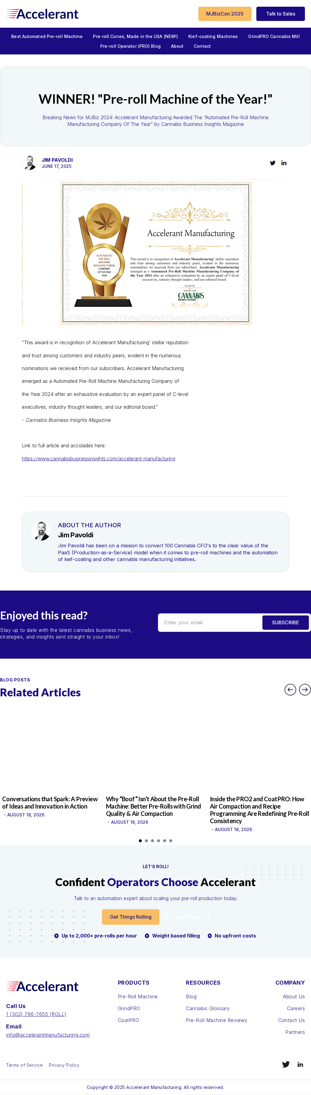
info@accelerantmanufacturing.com (48, 1035)
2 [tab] (146, 840)
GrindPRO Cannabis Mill (273, 36)
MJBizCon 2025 (225, 14)
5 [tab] (164, 840)
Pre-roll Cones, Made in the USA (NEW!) (135, 36)
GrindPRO (129, 1008)
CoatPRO (128, 1020)
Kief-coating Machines (213, 36)
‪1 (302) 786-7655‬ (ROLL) (36, 1014)
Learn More (187, 917)
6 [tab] (170, 840)
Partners (295, 1032)
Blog (191, 996)
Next (305, 690)
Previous (290, 690)
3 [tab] (152, 840)
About (177, 46)
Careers (296, 1008)
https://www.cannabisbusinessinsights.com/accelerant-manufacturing (98, 459)
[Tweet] (272, 162)
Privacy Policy (64, 1065)
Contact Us (291, 1020)
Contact (202, 46)
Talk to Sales (280, 14)
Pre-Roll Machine (138, 996)
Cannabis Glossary (208, 1008)
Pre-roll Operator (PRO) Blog (130, 46)
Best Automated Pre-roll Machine (47, 36)
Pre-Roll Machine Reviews (216, 1020)
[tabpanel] (52, 764)
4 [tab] (158, 840)
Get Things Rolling (131, 917)
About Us (294, 996)
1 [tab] (140, 840)
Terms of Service (24, 1065)
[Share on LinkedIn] (283, 162)
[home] (42, 14)
